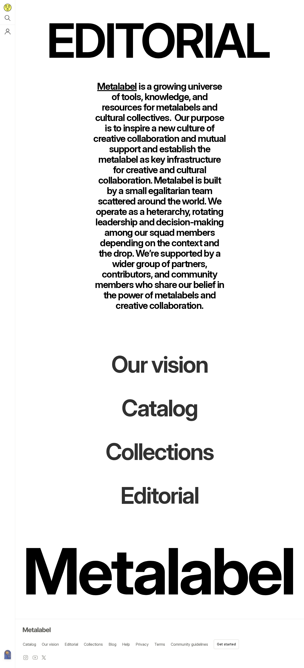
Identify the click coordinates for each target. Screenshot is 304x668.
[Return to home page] (7, 7)
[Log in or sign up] (7, 31)
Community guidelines (189, 644)
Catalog (29, 644)
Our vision (50, 644)
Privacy (142, 644)
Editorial (71, 644)
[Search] (7, 18)
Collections (93, 644)
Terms (159, 644)
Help (126, 644)
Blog (112, 644)
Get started (226, 644)
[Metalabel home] (7, 655)
